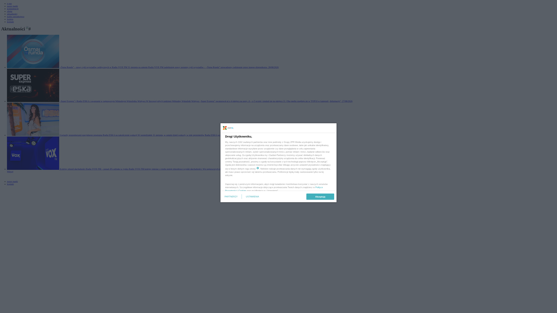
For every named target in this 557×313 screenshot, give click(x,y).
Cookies (242, 190)
